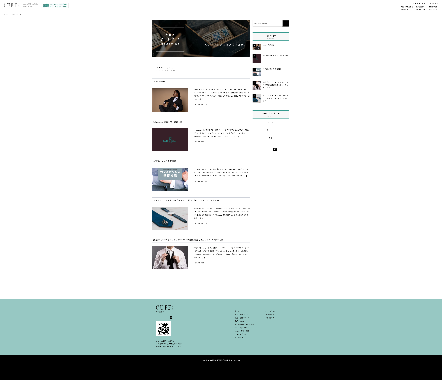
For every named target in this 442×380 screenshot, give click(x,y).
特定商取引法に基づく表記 (244, 324)
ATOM (241, 337)
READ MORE (199, 105)
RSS (236, 337)
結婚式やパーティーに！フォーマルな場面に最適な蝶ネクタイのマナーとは (275, 85)
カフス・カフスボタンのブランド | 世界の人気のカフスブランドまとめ (275, 98)
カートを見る (269, 314)
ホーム (5, 14)
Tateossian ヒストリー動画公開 (275, 55)
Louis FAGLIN (268, 45)
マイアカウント (434, 3)
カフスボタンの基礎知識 (272, 69)
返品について (239, 321)
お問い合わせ (269, 318)
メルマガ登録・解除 (242, 331)
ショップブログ (240, 334)
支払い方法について (242, 314)
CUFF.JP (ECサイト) (419, 3)
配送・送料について (242, 318)
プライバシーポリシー (243, 328)
